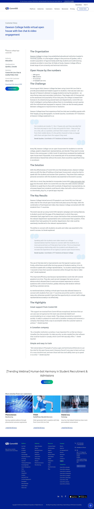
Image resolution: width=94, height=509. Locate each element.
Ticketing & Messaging (26, 462)
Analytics (23, 475)
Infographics (50, 460)
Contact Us (62, 458)
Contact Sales (83, 8)
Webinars (50, 452)
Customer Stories (51, 446)
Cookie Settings (66, 504)
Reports (49, 450)
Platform (32, 9)
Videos (49, 462)
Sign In (86, 4)
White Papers (51, 456)
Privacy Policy (53, 504)
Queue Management (25, 466)
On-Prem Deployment (26, 479)
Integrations (24, 473)
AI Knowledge (24, 454)
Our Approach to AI (64, 450)
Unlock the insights (69, 1)
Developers (23, 481)
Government (37, 456)
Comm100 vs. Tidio (64, 479)
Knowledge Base (25, 464)
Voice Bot (23, 460)
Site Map (48, 504)
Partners (57, 9)
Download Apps (24, 483)
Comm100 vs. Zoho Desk (65, 477)
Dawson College (35, 56)
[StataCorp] (74, 404)
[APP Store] (73, 496)
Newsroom (62, 454)
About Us (62, 448)
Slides (49, 464)
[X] (62, 496)
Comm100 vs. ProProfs (65, 483)
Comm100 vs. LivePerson (65, 471)
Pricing (72, 9)
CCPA (71, 504)
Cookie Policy (59, 504)
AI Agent (23, 448)
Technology (37, 458)
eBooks (49, 458)
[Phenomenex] (19, 404)
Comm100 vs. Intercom (65, 469)
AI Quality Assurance (25, 456)
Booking (23, 471)
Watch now (47, 382)
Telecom (36, 460)
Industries (40, 9)
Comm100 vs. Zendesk (65, 467)
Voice (22, 469)
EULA (74, 504)
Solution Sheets (51, 454)
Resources (65, 9)
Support (62, 460)
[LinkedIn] (58, 496)
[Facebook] (65, 496)
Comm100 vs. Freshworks (65, 473)
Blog (49, 469)
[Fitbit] (47, 404)
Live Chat (23, 446)
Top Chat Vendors (52, 466)
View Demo (78, 4)
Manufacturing (38, 464)
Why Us (61, 446)
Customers (49, 9)
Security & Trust (24, 477)
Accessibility (79, 504)
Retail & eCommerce (39, 462)
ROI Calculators (51, 448)
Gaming (36, 448)
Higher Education (38, 446)
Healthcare (37, 454)
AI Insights (23, 452)
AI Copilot (23, 450)
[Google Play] (82, 496)
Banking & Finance (38, 450)
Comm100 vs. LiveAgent (65, 475)
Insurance (37, 452)
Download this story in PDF (13, 84)
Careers (61, 456)
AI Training (23, 458)
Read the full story (11, 427)
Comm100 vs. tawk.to (64, 481)
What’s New (24, 487)
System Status (24, 485)
